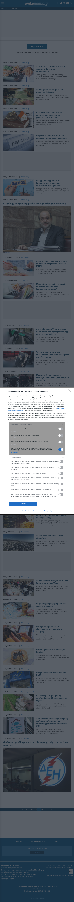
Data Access (37, 511)
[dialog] (37, 451)
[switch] (60, 429)
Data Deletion (26, 511)
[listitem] (37, 425)
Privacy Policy (48, 511)
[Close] (70, 391)
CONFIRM (23, 504)
